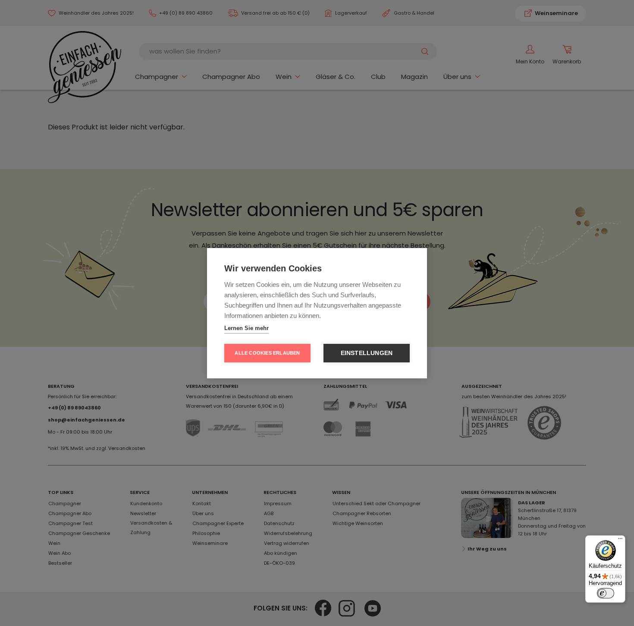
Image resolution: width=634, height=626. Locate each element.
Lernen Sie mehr (246, 328)
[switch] (605, 593)
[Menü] (620, 540)
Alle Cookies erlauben (267, 352)
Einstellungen (367, 353)
